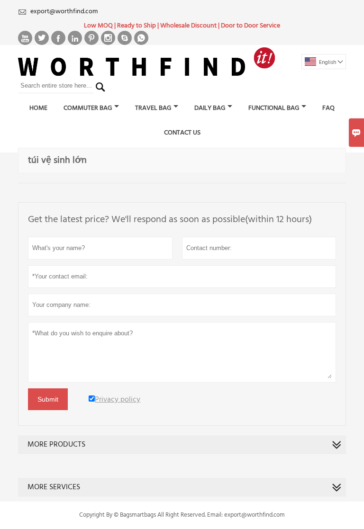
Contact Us (182, 132)
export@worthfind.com (64, 11)
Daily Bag (209, 108)
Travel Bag (153, 108)
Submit (47, 399)
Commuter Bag (88, 108)
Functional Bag (273, 108)
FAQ (328, 108)
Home (38, 108)
